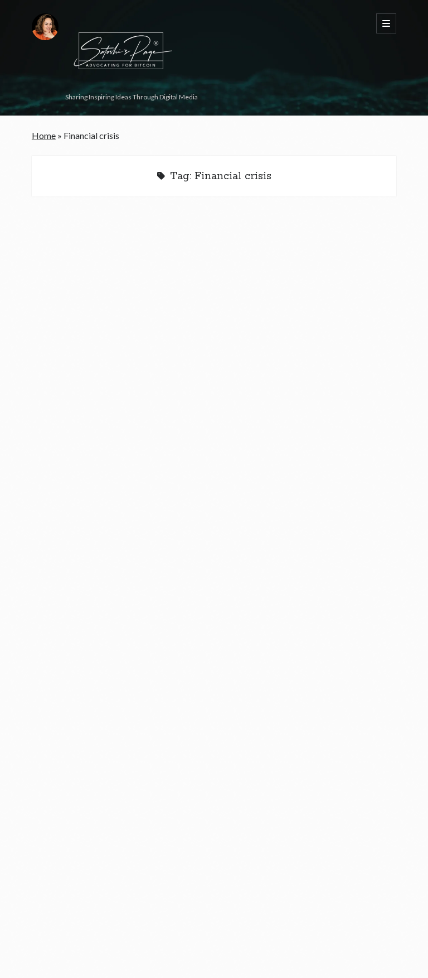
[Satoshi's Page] (121, 84)
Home (44, 135)
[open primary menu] (386, 23)
